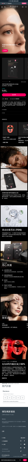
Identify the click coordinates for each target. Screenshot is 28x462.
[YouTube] (24, 444)
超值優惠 (24, 3)
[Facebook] (24, 441)
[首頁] (14, 7)
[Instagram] (20, 441)
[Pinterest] (24, 447)
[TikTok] (20, 451)
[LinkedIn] (20, 447)
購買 (25, 460)
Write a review (23, 81)
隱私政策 (20, 426)
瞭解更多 (4, 378)
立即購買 (5, 50)
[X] (20, 444)
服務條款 (24, 426)
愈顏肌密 (4, 339)
